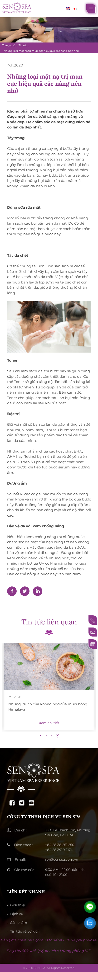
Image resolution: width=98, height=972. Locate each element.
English (68, 8)
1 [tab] (40, 735)
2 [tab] (46, 735)
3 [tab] (51, 735)
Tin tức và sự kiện (24, 931)
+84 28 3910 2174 (59, 850)
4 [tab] (57, 735)
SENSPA (39, 968)
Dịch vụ (16, 914)
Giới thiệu (18, 905)
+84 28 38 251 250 (59, 845)
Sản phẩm (18, 922)
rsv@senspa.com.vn (61, 859)
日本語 (74, 8)
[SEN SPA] (16, 7)
